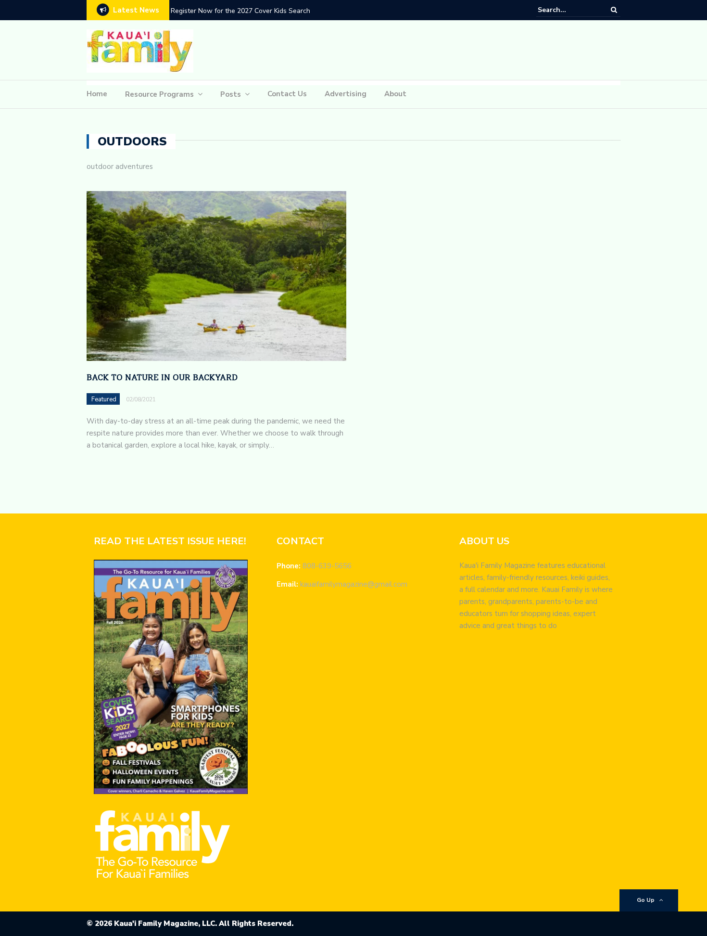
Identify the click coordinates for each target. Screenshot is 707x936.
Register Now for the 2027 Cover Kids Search (240, 10)
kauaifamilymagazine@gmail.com (353, 584)
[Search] (614, 9)
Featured (103, 399)
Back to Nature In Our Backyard (162, 377)
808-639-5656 (327, 566)
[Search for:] (567, 9)
